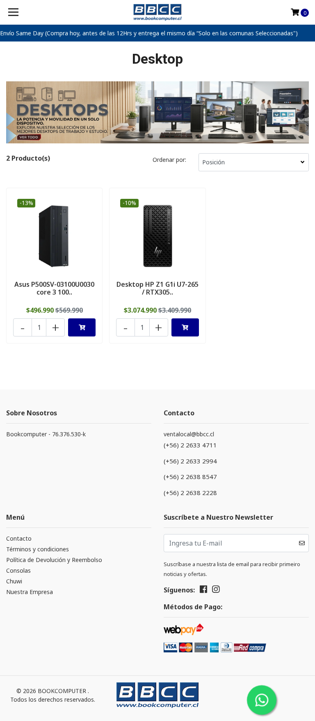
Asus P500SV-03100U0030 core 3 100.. (54, 288)
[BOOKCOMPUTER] (157, 12)
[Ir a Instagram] (215, 591)
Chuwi (14, 581)
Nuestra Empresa (29, 592)
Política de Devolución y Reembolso (54, 560)
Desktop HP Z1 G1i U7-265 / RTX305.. (157, 288)
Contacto (19, 538)
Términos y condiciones (37, 549)
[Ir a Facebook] (203, 591)
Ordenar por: (169, 160)
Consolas (18, 570)
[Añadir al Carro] (82, 327)
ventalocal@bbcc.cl (189, 434)
